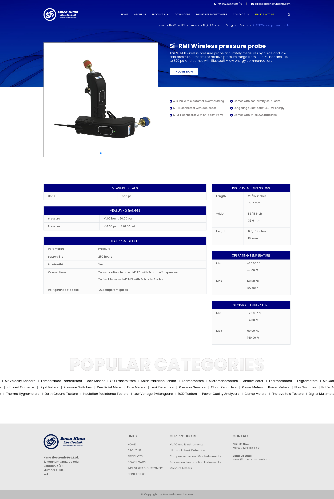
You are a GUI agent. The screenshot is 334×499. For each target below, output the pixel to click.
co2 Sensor (88, 381)
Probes (244, 25)
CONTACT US (136, 474)
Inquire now (184, 72)
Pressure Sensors (204, 387)
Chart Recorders (235, 387)
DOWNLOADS (137, 462)
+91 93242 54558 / (229, 4)
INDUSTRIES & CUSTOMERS (145, 468)
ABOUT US (134, 450)
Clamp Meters (246, 394)
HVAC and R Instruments (184, 25)
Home (124, 14)
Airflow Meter (245, 381)
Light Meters (60, 387)
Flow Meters (147, 387)
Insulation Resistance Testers (97, 394)
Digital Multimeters (314, 394)
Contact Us (241, 14)
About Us (140, 14)
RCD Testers (178, 394)
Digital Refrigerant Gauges (219, 25)
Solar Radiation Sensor (151, 381)
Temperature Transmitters (54, 381)
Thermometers (273, 381)
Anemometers (185, 381)
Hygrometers (299, 381)
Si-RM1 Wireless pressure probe (271, 25)
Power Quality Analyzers (212, 394)
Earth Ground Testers (52, 394)
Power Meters (264, 387)
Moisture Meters (181, 468)
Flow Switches (316, 387)
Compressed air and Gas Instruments (195, 456)
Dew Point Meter (121, 387)
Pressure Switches (89, 387)
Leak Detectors (174, 387)
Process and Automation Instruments (195, 462)
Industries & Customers (211, 14)
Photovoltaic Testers (278, 394)
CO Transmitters (115, 381)
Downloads (182, 14)
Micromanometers (216, 381)
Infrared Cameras (32, 387)
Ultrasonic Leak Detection (187, 450)
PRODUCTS (158, 14)
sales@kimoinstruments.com (273, 4)
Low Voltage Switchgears (144, 394)
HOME (132, 444)
